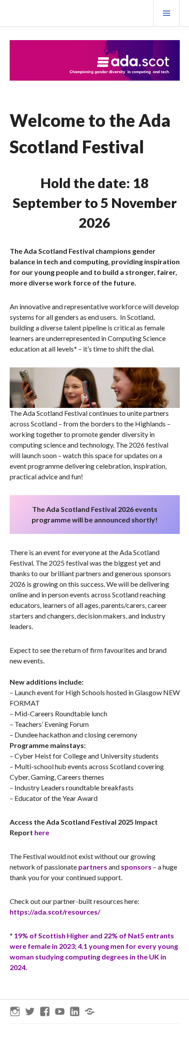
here (41, 832)
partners (92, 867)
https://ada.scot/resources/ (55, 911)
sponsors (136, 867)
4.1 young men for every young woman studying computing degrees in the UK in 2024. (94, 956)
